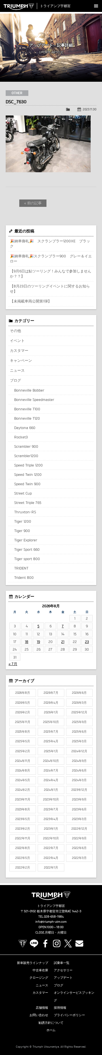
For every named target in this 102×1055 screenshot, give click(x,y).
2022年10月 (51, 838)
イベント (17, 340)
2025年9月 (79, 722)
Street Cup (23, 493)
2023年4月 (51, 819)
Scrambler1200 (26, 455)
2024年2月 (22, 790)
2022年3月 (79, 858)
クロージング (38, 978)
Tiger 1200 (22, 521)
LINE (34, 943)
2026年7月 (51, 693)
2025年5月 (22, 741)
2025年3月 (79, 741)
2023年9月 (79, 799)
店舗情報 (42, 1008)
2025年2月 (22, 751)
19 (38, 641)
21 (62, 641)
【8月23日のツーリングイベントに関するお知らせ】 (50, 288)
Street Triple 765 (27, 502)
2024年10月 (51, 761)
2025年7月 (51, 732)
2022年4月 (51, 858)
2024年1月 (51, 790)
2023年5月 (22, 819)
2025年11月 (22, 722)
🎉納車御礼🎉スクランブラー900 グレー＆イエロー (51, 258)
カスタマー (19, 350)
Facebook (45, 943)
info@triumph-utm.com (51, 922)
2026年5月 (22, 703)
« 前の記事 (33, 203)
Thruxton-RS (25, 512)
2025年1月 (51, 751)
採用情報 (60, 1008)
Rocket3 (21, 437)
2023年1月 (51, 829)
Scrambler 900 (26, 446)
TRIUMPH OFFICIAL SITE (22, 943)
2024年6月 (79, 770)
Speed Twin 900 (27, 484)
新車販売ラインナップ (32, 963)
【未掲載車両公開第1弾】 (31, 301)
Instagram (56, 943)
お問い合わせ (38, 1015)
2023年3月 (79, 819)
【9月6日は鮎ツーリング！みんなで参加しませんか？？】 (50, 273)
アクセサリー (63, 970)
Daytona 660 (24, 427)
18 (26, 641)
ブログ (15, 380)
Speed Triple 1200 (28, 465)
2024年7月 (51, 770)
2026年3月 (79, 703)
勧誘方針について (51, 1023)
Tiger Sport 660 (27, 549)
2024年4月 (51, 780)
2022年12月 (79, 829)
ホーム (51, 1030)
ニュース (17, 370)
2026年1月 (51, 712)
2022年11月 (22, 838)
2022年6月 (79, 848)
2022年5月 (22, 858)
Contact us (79, 943)
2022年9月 (79, 838)
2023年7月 (51, 809)
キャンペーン (21, 360)
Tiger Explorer (25, 540)
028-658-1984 (54, 917)
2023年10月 (51, 799)
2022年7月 (51, 848)
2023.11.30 (89, 109)
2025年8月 (22, 732)
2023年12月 (79, 790)
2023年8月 (22, 809)
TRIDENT (21, 568)
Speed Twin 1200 (28, 474)
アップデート (63, 978)
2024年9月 (79, 761)
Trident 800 (24, 577)
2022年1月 (51, 867)
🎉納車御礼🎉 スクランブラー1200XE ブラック (50, 243)
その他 (15, 330)
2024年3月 (79, 780)
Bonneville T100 (27, 409)
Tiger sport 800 (27, 558)
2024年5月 (22, 780)
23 (87, 641)
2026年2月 (22, 712)
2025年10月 (51, 722)
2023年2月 (22, 829)
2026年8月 (22, 693)
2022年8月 (22, 848)
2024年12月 (79, 751)
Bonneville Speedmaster (34, 399)
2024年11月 (22, 761)
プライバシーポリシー (69, 1015)
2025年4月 (51, 741)
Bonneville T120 (27, 418)
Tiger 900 (22, 530)
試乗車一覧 (61, 963)
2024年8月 (22, 770)
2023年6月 (79, 809)
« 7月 (12, 663)
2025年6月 (79, 732)
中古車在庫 (40, 970)
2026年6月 (79, 693)
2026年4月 (51, 703)
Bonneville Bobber (29, 390)
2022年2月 (22, 867)
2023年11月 (22, 799)
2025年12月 (79, 712)
